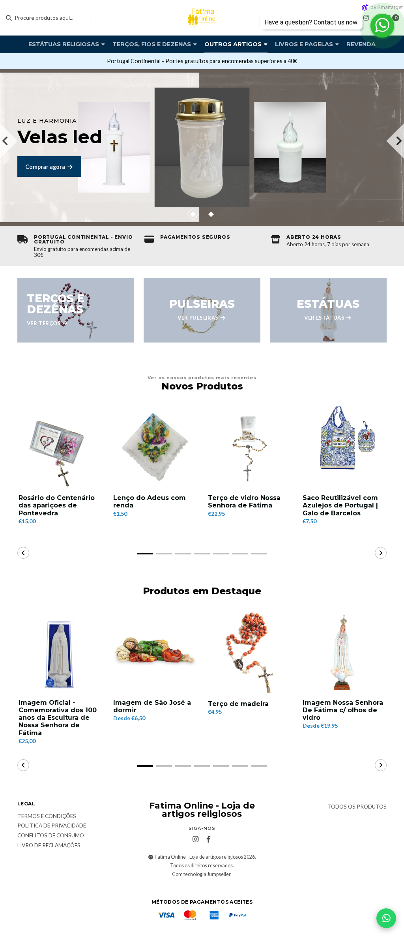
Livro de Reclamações (48, 845)
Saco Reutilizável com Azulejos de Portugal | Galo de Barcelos (340, 505)
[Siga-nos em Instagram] (366, 17)
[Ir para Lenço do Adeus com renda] (154, 447)
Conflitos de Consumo (50, 836)
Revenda (361, 44)
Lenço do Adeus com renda (149, 501)
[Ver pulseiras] (202, 310)
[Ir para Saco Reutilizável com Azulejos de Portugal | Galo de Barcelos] (344, 447)
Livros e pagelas (305, 44)
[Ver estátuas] (328, 310)
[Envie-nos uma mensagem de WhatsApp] (386, 918)
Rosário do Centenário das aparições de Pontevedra (57, 505)
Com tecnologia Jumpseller (201, 874)
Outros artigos (233, 44)
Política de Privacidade (51, 826)
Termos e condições (46, 816)
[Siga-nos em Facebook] (208, 839)
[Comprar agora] (202, 147)
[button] (193, 214)
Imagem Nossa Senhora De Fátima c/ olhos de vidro (343, 710)
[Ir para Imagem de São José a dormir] (154, 652)
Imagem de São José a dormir (152, 706)
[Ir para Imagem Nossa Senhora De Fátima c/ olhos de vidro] (344, 652)
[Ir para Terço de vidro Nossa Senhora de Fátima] (249, 447)
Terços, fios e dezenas (152, 44)
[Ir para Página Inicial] (202, 18)
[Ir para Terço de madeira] (249, 652)
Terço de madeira (238, 704)
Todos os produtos (357, 807)
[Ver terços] (75, 310)
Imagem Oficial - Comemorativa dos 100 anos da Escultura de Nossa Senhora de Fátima (58, 718)
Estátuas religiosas (64, 44)
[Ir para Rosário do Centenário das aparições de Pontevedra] (60, 447)
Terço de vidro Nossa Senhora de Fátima (244, 501)
